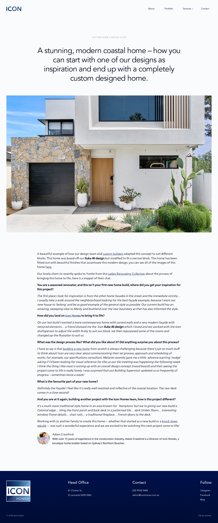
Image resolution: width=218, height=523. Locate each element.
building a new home (76, 349)
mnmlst (208, 515)
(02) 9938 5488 (140, 490)
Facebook (205, 495)
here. (48, 267)
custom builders (113, 254)
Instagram (205, 490)
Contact (205, 8)
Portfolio (169, 8)
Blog (202, 499)
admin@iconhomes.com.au (145, 495)
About (151, 8)
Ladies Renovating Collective (126, 274)
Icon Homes (73, 315)
